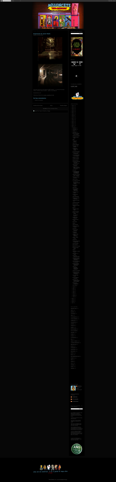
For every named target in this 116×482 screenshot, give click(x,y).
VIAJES (72, 366)
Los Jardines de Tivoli (76, 180)
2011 (73, 126)
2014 (73, 122)
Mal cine (74, 207)
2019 (73, 115)
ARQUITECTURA (74, 308)
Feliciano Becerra (75, 160)
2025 (73, 107)
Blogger (66, 479)
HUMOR (72, 334)
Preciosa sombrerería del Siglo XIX (76, 241)
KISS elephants (75, 244)
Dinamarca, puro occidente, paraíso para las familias (76, 280)
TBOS (72, 359)
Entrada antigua (63, 105)
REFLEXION (73, 351)
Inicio (51, 105)
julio (73, 288)
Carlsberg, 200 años (76, 202)
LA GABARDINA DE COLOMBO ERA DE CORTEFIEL (76, 172)
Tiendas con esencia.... (75, 141)
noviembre (74, 129)
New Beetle (74, 228)
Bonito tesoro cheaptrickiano (75, 283)
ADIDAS (74, 249)
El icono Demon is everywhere (76, 278)
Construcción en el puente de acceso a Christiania (76, 273)
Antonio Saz (79, 386)
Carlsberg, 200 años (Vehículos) (76, 198)
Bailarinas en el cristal (76, 246)
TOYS (72, 363)
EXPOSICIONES (40, 35)
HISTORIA (72, 332)
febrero (74, 295)
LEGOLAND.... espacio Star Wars (76, 256)
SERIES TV (73, 358)
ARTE (72, 310)
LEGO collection (75, 224)
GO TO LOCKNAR (74, 330)
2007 (73, 302)
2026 (73, 105)
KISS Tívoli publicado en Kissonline (76, 261)
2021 (73, 112)
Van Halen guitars (75, 243)
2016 (73, 119)
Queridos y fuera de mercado (76, 226)
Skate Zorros (75, 143)
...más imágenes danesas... (75, 215)
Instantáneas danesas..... (75, 232)
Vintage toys (75, 239)
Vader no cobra (75, 179)
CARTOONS (73, 313)
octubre (74, 130)
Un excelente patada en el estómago (76, 155)
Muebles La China (76, 157)
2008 (73, 301)
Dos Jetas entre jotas (76, 151)
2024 (73, 108)
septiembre (75, 132)
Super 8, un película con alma (76, 177)
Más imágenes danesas (75, 185)
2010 (73, 298)
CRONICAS (73, 325)
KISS (71, 339)
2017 (73, 118)
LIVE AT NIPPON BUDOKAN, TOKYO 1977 (75, 189)
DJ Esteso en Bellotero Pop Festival (75, 149)
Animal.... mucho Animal (75, 238)
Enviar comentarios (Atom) (52, 108)
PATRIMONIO (73, 347)
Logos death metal (76, 196)
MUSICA (72, 346)
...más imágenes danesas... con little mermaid (76, 183)
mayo (74, 291)
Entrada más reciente (37, 105)
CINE (72, 315)
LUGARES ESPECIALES (75, 342)
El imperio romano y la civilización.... (76, 153)
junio (74, 289)
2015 (73, 121)
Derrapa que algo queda (75, 248)
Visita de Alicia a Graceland (75, 165)
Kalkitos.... (74, 223)
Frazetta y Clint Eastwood (75, 218)
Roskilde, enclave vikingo (75, 213)
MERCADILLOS (73, 344)
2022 (73, 111)
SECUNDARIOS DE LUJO (75, 356)
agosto (74, 286)
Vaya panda (75, 187)
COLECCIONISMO (74, 318)
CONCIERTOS (73, 322)
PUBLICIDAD (73, 349)
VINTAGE (72, 368)
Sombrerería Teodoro (76, 135)
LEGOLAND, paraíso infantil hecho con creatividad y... (76, 259)
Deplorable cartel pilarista (75, 146)
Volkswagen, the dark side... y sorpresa (76, 175)
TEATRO (72, 361)
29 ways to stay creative (75, 195)
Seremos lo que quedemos (75, 230)
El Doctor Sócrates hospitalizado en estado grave (76, 264)
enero (74, 296)
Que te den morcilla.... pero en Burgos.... (76, 134)
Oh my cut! (74, 170)
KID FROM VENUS (75, 401)
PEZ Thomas (75, 221)
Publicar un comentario (39, 100)
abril (73, 292)
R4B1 (73, 139)
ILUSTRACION (73, 337)
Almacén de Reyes (76, 211)
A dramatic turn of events (75, 192)
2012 (73, 125)
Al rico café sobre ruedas (75, 275)
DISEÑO (72, 327)
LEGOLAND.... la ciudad (75, 254)
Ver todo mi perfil (79, 389)
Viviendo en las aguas (76, 270)
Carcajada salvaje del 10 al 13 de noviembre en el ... (76, 162)
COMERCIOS (73, 320)
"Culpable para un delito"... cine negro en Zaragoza (76, 168)
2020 (73, 114)
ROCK (72, 354)
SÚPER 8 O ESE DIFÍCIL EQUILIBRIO (75, 235)
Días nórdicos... (75, 285)
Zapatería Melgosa (76, 144)
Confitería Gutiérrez (76, 158)
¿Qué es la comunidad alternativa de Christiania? (75, 268)
